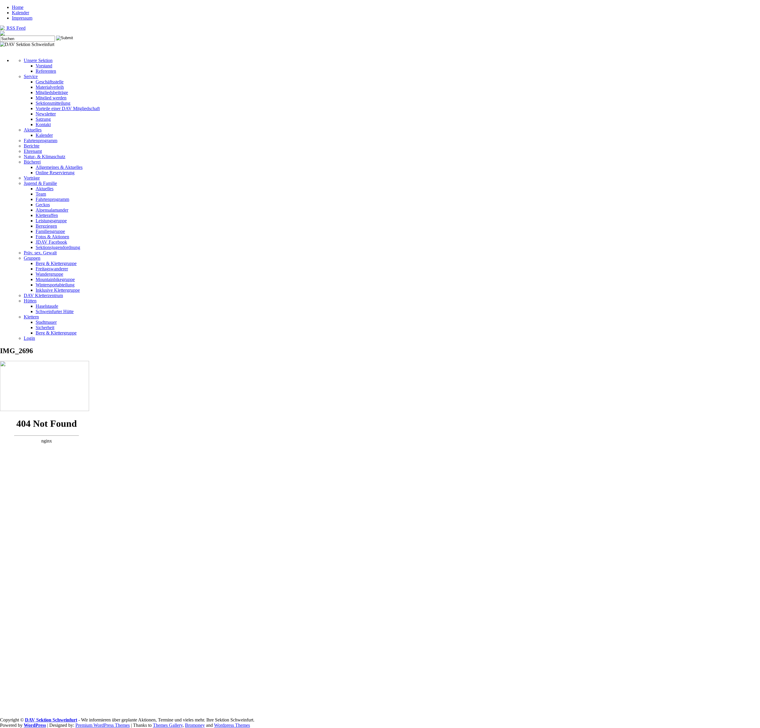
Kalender (20, 12)
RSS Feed (15, 28)
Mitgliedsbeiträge (52, 92)
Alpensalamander (52, 209)
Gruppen (32, 258)
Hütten (30, 300)
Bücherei (32, 161)
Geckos (43, 204)
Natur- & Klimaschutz (44, 156)
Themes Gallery (168, 725)
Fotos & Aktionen (52, 236)
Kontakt (43, 124)
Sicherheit (45, 327)
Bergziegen (46, 226)
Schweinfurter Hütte (55, 311)
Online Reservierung (55, 172)
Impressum (22, 17)
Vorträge (32, 177)
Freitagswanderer (52, 268)
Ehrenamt (33, 151)
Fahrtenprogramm (40, 140)
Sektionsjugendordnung (58, 247)
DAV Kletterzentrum (43, 295)
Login (29, 338)
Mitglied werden (51, 97)
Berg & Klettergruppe (56, 263)
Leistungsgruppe (51, 220)
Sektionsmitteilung (53, 103)
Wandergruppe (49, 274)
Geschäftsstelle (50, 81)
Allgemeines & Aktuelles (59, 167)
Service (31, 76)
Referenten (46, 71)
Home (17, 7)
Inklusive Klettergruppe (58, 290)
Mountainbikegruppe (55, 279)
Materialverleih (50, 87)
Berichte (31, 145)
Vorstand (44, 65)
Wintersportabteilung (55, 284)
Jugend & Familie (40, 183)
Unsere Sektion (38, 60)
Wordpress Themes (232, 725)
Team (41, 193)
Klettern (31, 316)
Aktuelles (33, 129)
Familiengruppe (50, 231)
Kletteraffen (47, 215)
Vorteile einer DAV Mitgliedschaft (68, 108)
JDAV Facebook (51, 242)
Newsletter (46, 113)
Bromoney (195, 725)
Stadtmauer (46, 322)
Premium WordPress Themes (102, 725)
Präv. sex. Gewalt (40, 252)
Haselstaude (47, 306)
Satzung (43, 119)
